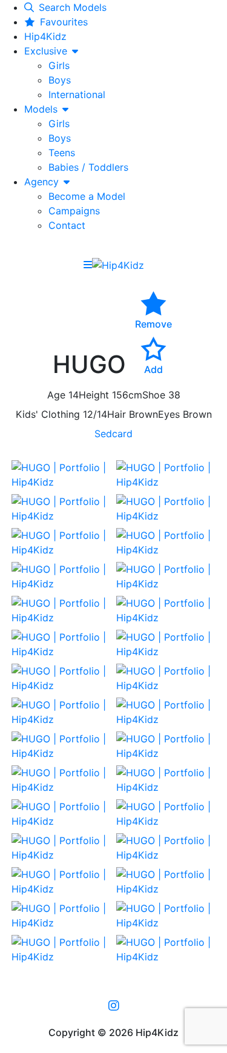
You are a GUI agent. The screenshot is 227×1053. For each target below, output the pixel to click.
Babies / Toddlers (88, 167)
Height (94, 395)
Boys (59, 80)
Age (56, 395)
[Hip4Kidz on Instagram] (113, 1005)
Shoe (153, 395)
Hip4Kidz (45, 36)
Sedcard (113, 433)
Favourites (64, 22)
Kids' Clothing (48, 414)
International (76, 94)
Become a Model (86, 196)
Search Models (73, 7)
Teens (61, 153)
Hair (116, 414)
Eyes (169, 414)
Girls (59, 65)
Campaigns (74, 211)
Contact (66, 225)
